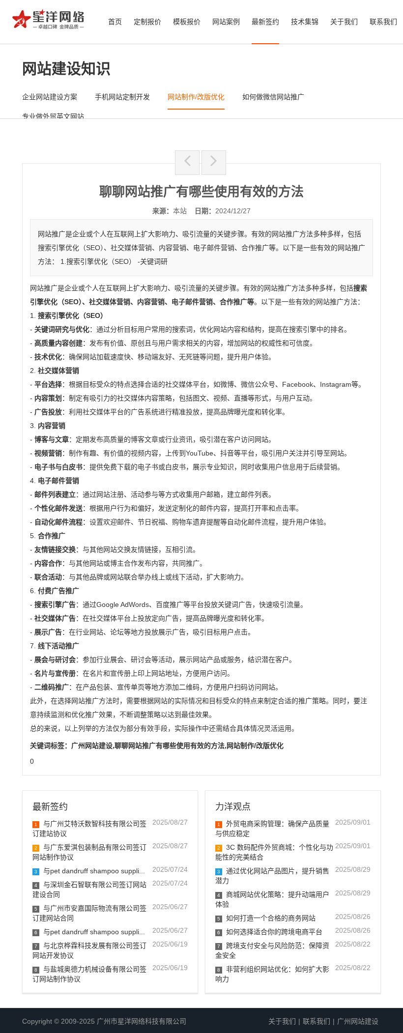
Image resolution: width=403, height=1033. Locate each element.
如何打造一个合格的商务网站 (266, 918)
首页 (115, 22)
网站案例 (226, 22)
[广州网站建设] (48, 22)
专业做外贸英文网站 (53, 116)
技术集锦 (304, 22)
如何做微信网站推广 (273, 97)
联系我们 (383, 22)
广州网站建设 (357, 1021)
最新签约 (265, 22)
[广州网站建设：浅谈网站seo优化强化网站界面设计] (187, 162)
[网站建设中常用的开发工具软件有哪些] (214, 162)
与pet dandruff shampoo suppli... (89, 871)
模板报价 (187, 22)
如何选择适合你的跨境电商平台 (269, 932)
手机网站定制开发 (122, 97)
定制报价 (147, 22)
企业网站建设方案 (49, 97)
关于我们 (344, 22)
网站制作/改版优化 (196, 97)
